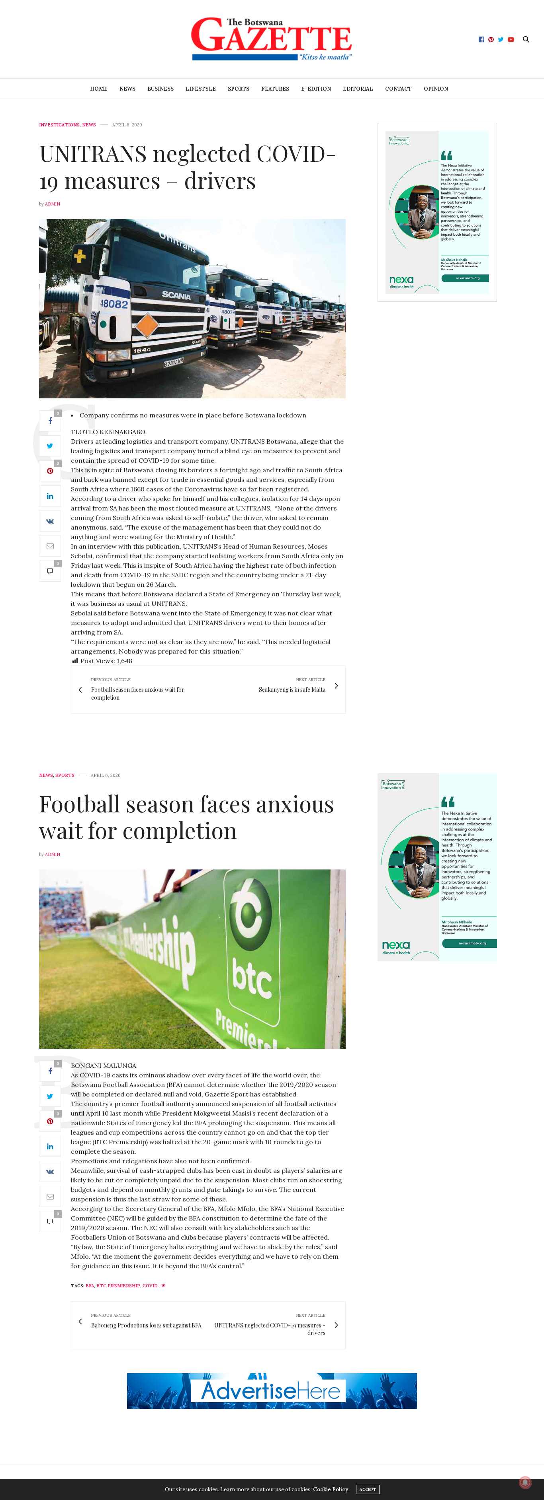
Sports (238, 88)
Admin (52, 204)
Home (99, 88)
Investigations (59, 125)
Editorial (358, 88)
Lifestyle (201, 88)
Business (160, 88)
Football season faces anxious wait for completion (186, 816)
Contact (398, 88)
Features (275, 88)
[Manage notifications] (525, 1482)
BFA (90, 1285)
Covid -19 (154, 1285)
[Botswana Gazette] (271, 39)
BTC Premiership (118, 1285)
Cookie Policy (330, 1489)
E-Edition (316, 88)
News (127, 88)
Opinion (436, 88)
